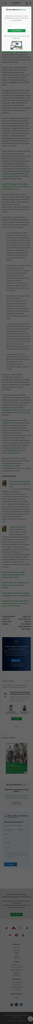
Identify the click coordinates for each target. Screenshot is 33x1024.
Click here (17, 36)
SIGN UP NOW (16, 30)
